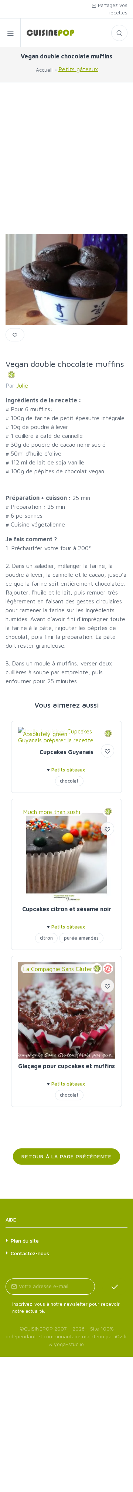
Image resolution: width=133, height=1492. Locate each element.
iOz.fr (121, 1336)
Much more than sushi (51, 811)
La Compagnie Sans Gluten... (59, 968)
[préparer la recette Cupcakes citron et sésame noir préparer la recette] (66, 853)
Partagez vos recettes (111, 9)
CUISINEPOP (38, 1328)
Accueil (44, 70)
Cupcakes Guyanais (66, 752)
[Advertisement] (66, 158)
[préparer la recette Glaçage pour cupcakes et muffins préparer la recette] (66, 1010)
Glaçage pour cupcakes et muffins (66, 1066)
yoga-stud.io (69, 1344)
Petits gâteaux (78, 68)
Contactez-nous (30, 1253)
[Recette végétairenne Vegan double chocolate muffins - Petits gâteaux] (47, 32)
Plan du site (25, 1240)
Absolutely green (45, 733)
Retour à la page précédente (66, 1156)
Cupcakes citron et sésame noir (66, 909)
